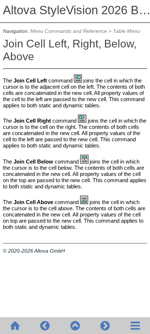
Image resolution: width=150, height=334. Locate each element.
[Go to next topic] (105, 325)
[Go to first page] (15, 325)
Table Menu (126, 31)
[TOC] (135, 325)
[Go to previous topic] (45, 325)
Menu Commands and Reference (68, 31)
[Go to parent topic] (75, 325)
